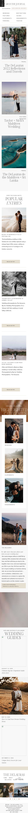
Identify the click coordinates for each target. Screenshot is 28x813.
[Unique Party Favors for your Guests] (14, 740)
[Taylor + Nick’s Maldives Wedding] (14, 98)
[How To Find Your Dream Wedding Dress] (14, 696)
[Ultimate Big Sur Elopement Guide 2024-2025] (14, 651)
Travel (23, 61)
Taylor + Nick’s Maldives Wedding (14, 123)
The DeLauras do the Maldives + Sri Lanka (14, 177)
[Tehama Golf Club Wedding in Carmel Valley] (14, 284)
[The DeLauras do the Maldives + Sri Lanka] (14, 152)
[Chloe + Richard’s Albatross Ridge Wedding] (14, 348)
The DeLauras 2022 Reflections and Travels (14, 68)
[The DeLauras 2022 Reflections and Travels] (14, 43)
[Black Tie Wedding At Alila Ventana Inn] (14, 220)
